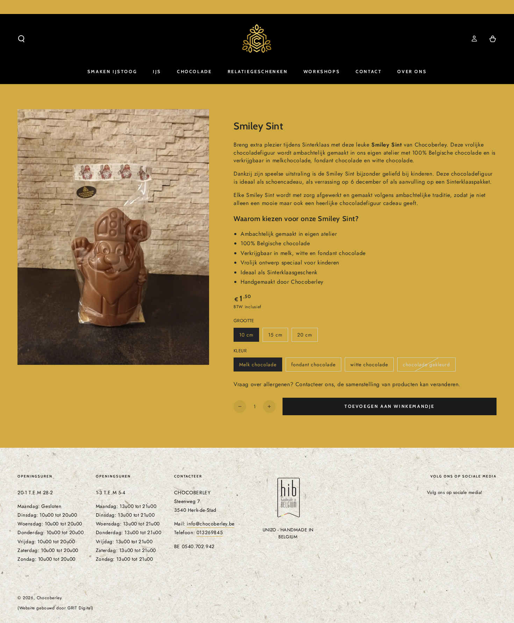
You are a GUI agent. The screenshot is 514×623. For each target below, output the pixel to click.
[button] (21, 39)
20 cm (307, 336)
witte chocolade (372, 366)
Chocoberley (49, 598)
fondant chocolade (316, 366)
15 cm (278, 336)
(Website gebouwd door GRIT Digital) (55, 608)
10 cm (249, 336)
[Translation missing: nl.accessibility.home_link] (257, 38)
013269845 (210, 532)
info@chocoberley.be (210, 523)
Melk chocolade (260, 366)
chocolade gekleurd (429, 366)
